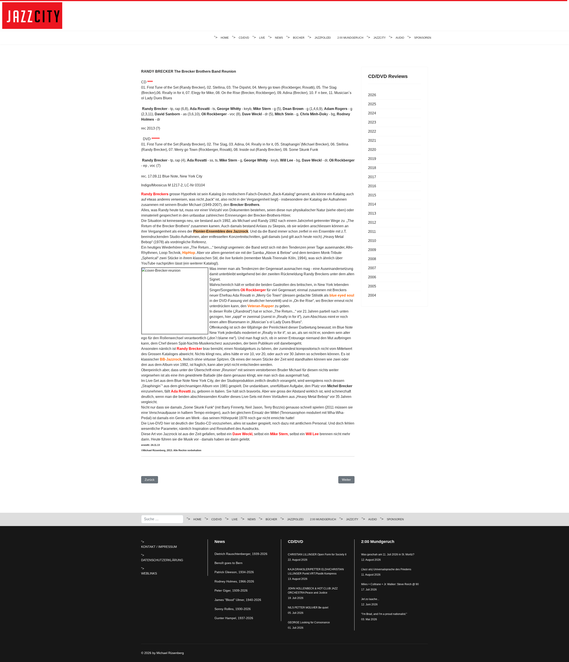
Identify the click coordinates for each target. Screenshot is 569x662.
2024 (372, 113)
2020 (372, 150)
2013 (372, 213)
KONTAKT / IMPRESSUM (159, 546)
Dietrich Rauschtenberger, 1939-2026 (240, 554)
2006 (372, 277)
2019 (372, 159)
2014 (372, 204)
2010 (372, 241)
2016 (372, 186)
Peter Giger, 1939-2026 (231, 590)
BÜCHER (299, 37)
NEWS (279, 37)
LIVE (262, 37)
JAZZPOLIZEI (323, 37)
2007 (372, 268)
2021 (372, 140)
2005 (372, 286)
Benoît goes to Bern (228, 563)
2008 (372, 259)
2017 (372, 177)
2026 (372, 95)
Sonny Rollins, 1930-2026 (232, 609)
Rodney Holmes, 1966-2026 (234, 581)
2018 (372, 168)
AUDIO (400, 37)
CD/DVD (244, 37)
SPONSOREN (422, 37)
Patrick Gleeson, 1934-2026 (234, 572)
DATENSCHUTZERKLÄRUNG (162, 560)
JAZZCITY (379, 37)
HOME (225, 37)
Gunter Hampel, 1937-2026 (233, 618)
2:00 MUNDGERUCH (350, 37)
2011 (372, 231)
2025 (372, 104)
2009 (372, 250)
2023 (372, 122)
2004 (372, 295)
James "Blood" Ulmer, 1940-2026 (237, 600)
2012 (372, 222)
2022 (372, 131)
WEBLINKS (149, 573)
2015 (372, 195)
